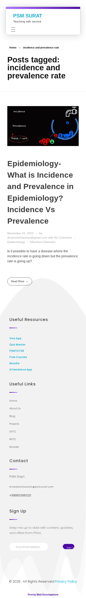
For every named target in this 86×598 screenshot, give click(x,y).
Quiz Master (17, 344)
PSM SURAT (27, 16)
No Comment (63, 237)
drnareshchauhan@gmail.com (27, 237)
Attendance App (20, 369)
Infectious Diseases (43, 242)
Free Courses (18, 357)
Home (12, 47)
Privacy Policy (65, 581)
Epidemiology (16, 242)
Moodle (14, 363)
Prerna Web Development (43, 594)
